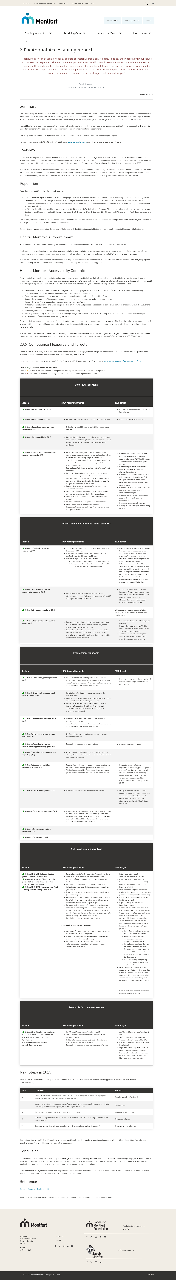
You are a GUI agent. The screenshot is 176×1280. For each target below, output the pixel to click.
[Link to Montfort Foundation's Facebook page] (87, 1237)
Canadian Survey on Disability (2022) (35, 1189)
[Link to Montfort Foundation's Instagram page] (96, 1237)
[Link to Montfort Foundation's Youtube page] (105, 1237)
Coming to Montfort (36, 33)
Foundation (63, 3)
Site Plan (150, 1275)
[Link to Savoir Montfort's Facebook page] (87, 1262)
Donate (148, 20)
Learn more (140, 33)
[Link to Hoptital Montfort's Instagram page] (64, 1246)
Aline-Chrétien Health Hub (83, 3)
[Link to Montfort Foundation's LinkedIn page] (101, 1237)
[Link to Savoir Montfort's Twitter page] (92, 1262)
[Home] (40, 18)
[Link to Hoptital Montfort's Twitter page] (60, 1246)
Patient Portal (112, 20)
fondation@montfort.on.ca (134, 1226)
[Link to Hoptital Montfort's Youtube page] (72, 1246)
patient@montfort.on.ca (77, 142)
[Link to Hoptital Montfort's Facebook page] (56, 1246)
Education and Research (44, 3)
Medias (58, 1240)
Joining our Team (107, 33)
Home (28, 42)
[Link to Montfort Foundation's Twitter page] (92, 1237)
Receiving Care (72, 33)
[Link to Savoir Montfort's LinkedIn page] (101, 1262)
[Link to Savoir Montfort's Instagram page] (96, 1262)
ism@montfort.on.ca (125, 1250)
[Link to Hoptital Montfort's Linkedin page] (68, 1246)
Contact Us (59, 1236)
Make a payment (132, 20)
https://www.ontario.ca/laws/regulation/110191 (123, 361)
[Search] (146, 3)
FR (153, 3)
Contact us (26, 3)
